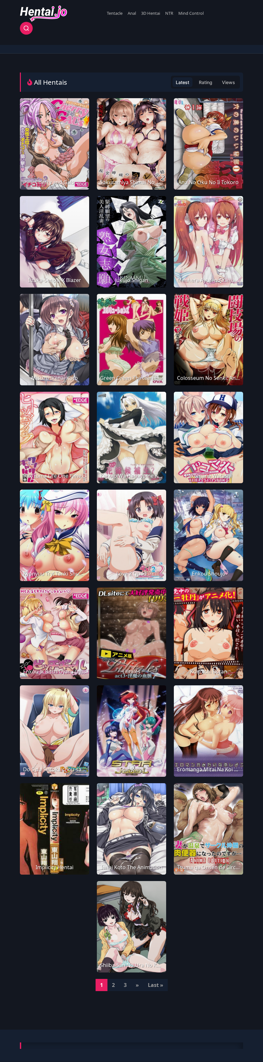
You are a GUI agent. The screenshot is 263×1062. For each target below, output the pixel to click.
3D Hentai (150, 13)
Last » (155, 985)
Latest (182, 82)
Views (228, 82)
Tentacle (115, 13)
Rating (205, 82)
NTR (169, 13)
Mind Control (191, 13)
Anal (132, 13)
